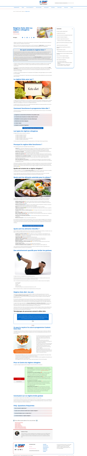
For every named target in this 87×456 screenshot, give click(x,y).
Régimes (23, 11)
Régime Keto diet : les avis (61, 50)
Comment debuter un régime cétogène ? (64, 66)
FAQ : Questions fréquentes (61, 60)
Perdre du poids (18, 11)
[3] (33, 325)
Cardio (44, 451)
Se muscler (45, 445)
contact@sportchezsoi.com (34, 450)
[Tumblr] (22, 449)
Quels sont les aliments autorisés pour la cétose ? (65, 43)
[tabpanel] (33, 319)
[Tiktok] (18, 449)
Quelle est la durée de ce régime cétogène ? (64, 41)
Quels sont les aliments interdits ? (62, 45)
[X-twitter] (16, 449)
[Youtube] (20, 449)
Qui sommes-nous (32, 448)
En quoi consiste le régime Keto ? (62, 31)
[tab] (19, 379)
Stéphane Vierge (24, 431)
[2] (32, 325)
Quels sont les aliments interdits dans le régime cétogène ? (65, 63)
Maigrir (44, 444)
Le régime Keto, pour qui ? (61, 33)
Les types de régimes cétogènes (62, 37)
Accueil (14, 11)
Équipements (46, 447)
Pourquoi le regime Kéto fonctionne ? (63, 39)
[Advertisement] (43, 19)
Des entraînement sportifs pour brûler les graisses (64, 48)
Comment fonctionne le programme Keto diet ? (64, 35)
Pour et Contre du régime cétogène (63, 56)
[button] (22, 37)
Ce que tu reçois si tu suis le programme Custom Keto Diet (63, 54)
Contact (30, 446)
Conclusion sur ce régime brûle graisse (63, 58)
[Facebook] (15, 449)
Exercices (45, 448)
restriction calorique (44, 370)
